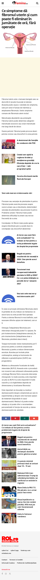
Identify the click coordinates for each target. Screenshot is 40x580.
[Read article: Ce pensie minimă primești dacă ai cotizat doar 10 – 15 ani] (9, 465)
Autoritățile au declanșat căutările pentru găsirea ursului (27, 451)
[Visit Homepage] (20, 3)
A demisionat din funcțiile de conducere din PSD (27, 141)
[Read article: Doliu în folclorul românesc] (9, 518)
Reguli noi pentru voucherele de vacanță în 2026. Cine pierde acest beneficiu (27, 258)
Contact (16, 546)
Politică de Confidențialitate (26, 563)
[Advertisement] (20, 77)
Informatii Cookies (8, 563)
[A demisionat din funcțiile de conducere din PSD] (8, 148)
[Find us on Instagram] (6, 574)
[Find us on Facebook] (2, 574)
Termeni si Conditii (16, 560)
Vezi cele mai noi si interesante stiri (17, 193)
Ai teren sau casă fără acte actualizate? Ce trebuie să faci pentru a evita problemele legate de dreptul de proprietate (27, 241)
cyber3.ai (5, 550)
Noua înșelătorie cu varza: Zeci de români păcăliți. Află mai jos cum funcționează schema (26, 504)
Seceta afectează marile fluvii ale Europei (27, 177)
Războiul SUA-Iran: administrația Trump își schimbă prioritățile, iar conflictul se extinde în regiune (27, 478)
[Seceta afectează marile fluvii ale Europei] (8, 183)
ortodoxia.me (6, 553)
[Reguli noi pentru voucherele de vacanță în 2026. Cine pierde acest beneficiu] (8, 261)
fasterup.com (25, 550)
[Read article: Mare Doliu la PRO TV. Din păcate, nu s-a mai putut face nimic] (9, 491)
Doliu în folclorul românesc (24, 515)
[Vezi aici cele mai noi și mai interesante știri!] (8, 301)
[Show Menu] (3, 3)
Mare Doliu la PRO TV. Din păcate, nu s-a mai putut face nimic (26, 490)
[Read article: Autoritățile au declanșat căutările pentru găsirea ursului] (9, 453)
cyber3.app (15, 550)
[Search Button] (37, 3)
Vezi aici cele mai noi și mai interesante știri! (26, 295)
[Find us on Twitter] (10, 573)
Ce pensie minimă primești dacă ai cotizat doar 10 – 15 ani (27, 463)
